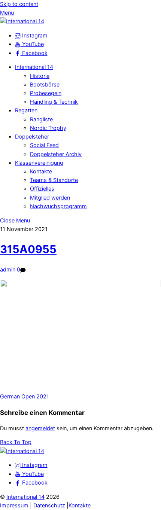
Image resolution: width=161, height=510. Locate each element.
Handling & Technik (54, 101)
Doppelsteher (32, 136)
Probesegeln (45, 93)
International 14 (34, 67)
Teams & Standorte (54, 180)
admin (7, 269)
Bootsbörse (45, 84)
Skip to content (19, 4)
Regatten (26, 110)
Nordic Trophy (48, 128)
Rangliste (41, 119)
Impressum (14, 505)
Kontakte (41, 171)
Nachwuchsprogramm (58, 206)
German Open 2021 (24, 396)
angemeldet (40, 428)
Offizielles (42, 188)
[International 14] (22, 21)
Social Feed (44, 145)
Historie (39, 76)
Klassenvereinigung (39, 163)
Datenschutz (49, 505)
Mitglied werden (50, 197)
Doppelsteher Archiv (56, 154)
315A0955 (28, 249)
